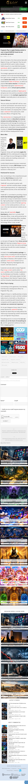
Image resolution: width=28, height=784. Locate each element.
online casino (10, 260)
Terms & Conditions (22, 768)
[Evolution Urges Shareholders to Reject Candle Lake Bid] (14, 664)
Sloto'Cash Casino (10, 22)
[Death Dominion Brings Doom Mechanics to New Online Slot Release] (14, 486)
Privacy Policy (10, 770)
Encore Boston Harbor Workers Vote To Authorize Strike (14, 643)
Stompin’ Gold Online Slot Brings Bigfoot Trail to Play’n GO (14, 481)
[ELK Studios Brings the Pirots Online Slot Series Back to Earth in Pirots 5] (4, 727)
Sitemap (16, 770)
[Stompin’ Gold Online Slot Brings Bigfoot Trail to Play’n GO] (14, 466)
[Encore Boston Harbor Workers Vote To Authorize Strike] (14, 630)
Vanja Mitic (11, 603)
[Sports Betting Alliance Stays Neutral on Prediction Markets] (4, 757)
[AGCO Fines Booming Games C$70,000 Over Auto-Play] (14, 446)
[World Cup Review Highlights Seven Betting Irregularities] (4, 731)
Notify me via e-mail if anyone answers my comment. (13, 410)
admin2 (11, 523)
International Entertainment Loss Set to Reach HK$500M (14, 660)
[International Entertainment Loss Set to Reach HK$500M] (14, 647)
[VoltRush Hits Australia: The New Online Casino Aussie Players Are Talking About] (14, 506)
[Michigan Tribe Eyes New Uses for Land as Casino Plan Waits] (14, 681)
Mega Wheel (5, 276)
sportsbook (4, 68)
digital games (22, 91)
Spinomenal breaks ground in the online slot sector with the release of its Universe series (14, 439)
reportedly (13, 212)
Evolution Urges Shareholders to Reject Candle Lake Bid (14, 677)
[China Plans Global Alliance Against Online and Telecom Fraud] (4, 744)
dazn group (4, 365)
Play (25, 18)
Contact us (14, 768)
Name (2, 400)
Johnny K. (11, 563)
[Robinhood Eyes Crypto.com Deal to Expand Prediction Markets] (4, 748)
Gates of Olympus (14, 81)
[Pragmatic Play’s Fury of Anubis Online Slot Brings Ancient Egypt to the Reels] (14, 546)
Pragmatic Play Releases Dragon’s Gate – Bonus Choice (14, 601)
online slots (4, 356)
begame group (15, 362)
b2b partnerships (5, 362)
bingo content (8, 270)
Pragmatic (3, 185)
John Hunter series (9, 256)
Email (16, 400)
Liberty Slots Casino (10, 18)
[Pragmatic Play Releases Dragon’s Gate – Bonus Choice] (14, 586)
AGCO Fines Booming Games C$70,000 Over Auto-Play (14, 460)
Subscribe (23, 9)
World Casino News (6, 768)
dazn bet (23, 362)
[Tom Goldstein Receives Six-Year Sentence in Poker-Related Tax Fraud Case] (4, 753)
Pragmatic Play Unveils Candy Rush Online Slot (14, 581)
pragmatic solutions (15, 359)
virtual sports (13, 356)
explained (14, 309)
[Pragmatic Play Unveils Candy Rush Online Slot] (14, 566)
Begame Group (21, 243)
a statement (7, 112)
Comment (3, 384)
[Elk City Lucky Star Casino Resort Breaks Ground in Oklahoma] (4, 736)
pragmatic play (5, 359)
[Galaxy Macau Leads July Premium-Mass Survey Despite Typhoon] (4, 761)
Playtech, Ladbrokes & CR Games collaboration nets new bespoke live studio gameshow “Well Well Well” (14, 431)
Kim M (3, 56)
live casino (20, 356)
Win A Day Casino (10, 26)
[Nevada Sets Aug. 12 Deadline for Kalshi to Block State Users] (4, 740)
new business (7, 117)
